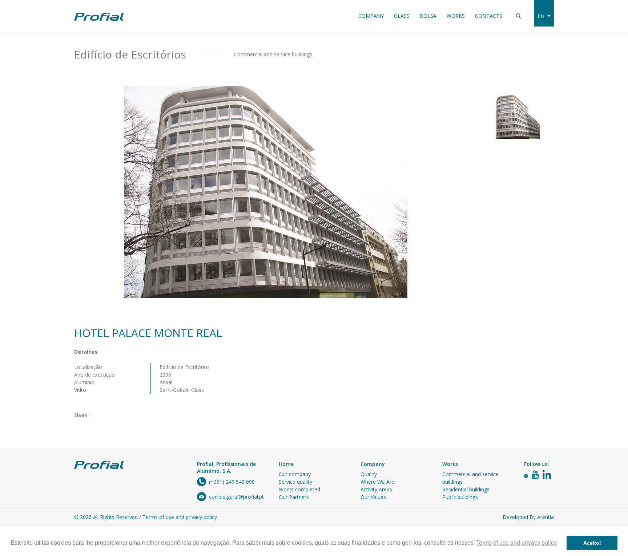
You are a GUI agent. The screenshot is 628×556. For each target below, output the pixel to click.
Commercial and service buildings (272, 54)
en (542, 16)
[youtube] (535, 475)
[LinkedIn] (547, 475)
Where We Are (377, 481)
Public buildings (460, 497)
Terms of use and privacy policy (179, 517)
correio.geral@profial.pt (236, 496)
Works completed (299, 489)
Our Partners (294, 497)
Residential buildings (466, 489)
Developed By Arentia (528, 517)
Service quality (295, 481)
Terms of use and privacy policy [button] (516, 543)
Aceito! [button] (592, 543)
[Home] (99, 16)
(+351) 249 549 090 (232, 481)
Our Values (373, 497)
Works (456, 15)
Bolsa (428, 15)
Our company (295, 474)
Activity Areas (376, 489)
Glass (402, 15)
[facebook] (526, 475)
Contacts (488, 15)
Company (371, 15)
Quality (369, 474)
